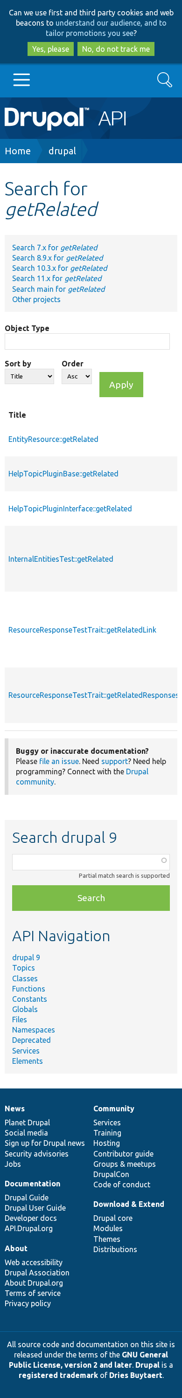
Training (107, 1133)
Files (19, 1019)
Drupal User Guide (35, 1208)
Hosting (106, 1143)
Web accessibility (34, 1262)
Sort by (18, 363)
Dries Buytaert (135, 1375)
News (15, 1108)
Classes (25, 978)
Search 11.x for (56, 278)
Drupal (147, 1365)
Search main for (58, 289)
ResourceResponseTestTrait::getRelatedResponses (93, 695)
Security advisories (37, 1154)
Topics (23, 968)
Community (113, 1108)
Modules (108, 1228)
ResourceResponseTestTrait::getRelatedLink (82, 630)
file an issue (59, 761)
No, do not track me (116, 49)
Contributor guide (123, 1154)
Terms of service (33, 1293)
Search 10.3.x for (59, 268)
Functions (28, 989)
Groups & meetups (124, 1164)
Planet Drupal (27, 1122)
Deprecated (31, 1040)
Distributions (115, 1249)
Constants (29, 999)
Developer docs (31, 1218)
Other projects (36, 299)
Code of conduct (121, 1184)
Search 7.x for (54, 247)
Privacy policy (28, 1303)
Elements (27, 1061)
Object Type (27, 328)
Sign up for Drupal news (45, 1143)
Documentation (32, 1183)
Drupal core (113, 1218)
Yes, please (50, 49)
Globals (25, 1009)
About (16, 1248)
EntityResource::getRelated (53, 439)
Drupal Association (37, 1272)
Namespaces (33, 1030)
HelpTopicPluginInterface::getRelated (70, 508)
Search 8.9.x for (57, 258)
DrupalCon (111, 1174)
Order (73, 363)
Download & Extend (128, 1204)
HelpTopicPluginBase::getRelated (63, 473)
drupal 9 (26, 957)
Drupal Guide (27, 1197)
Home (18, 150)
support (114, 761)
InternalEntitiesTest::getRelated (60, 559)
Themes (106, 1239)
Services (26, 1051)
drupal (62, 150)
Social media (26, 1133)
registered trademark (58, 1375)
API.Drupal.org (29, 1228)
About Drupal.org (34, 1283)
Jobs (13, 1164)
